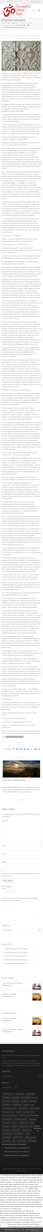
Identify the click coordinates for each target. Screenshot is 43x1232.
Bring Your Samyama (25, 38)
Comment (5, 821)
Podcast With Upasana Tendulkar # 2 (15, 960)
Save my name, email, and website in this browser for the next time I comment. (21, 875)
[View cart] (33, 9)
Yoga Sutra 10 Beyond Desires (14, 780)
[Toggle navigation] (38, 10)
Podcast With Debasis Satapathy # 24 (15, 963)
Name (3, 846)
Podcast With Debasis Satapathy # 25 (15, 956)
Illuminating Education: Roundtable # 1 (16, 952)
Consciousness (24, 36)
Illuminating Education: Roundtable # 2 (16, 949)
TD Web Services (21, 1171)
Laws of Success (6, 38)
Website (4, 862)
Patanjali (34, 38)
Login (31, 2)
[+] (21, 769)
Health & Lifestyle (34, 36)
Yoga (17, 38)
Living (13, 38)
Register (37, 2)
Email (3, 854)
